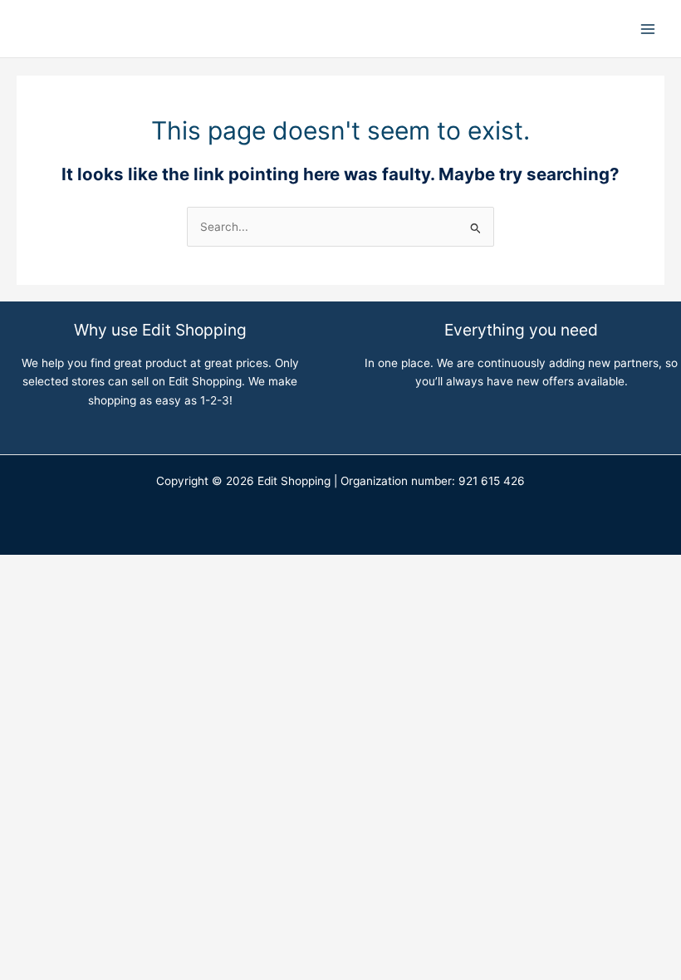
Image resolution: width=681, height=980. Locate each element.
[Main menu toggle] (648, 28)
